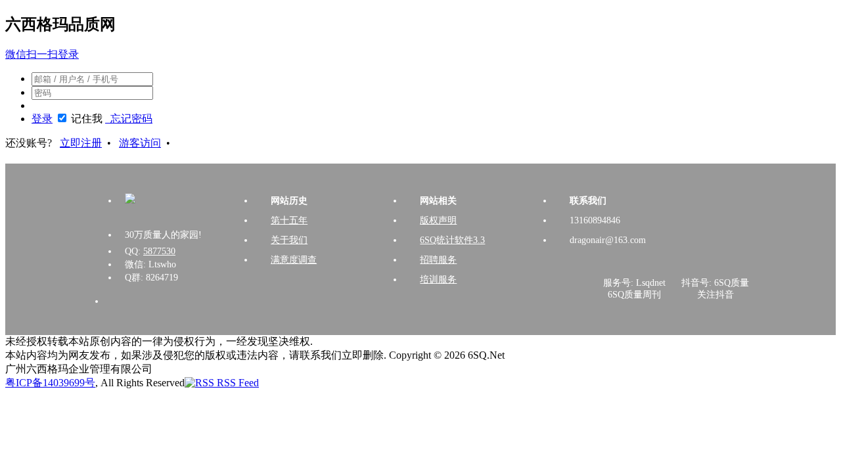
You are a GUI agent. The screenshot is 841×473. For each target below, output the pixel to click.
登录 (42, 118)
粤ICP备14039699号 (50, 382)
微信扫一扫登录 (42, 54)
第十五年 (289, 220)
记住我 (86, 118)
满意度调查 (294, 260)
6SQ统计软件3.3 (452, 240)
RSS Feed (236, 382)
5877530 (159, 251)
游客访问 (140, 142)
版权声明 (438, 220)
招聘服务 (438, 260)
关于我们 (289, 240)
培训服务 (438, 279)
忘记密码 (128, 118)
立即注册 (81, 142)
